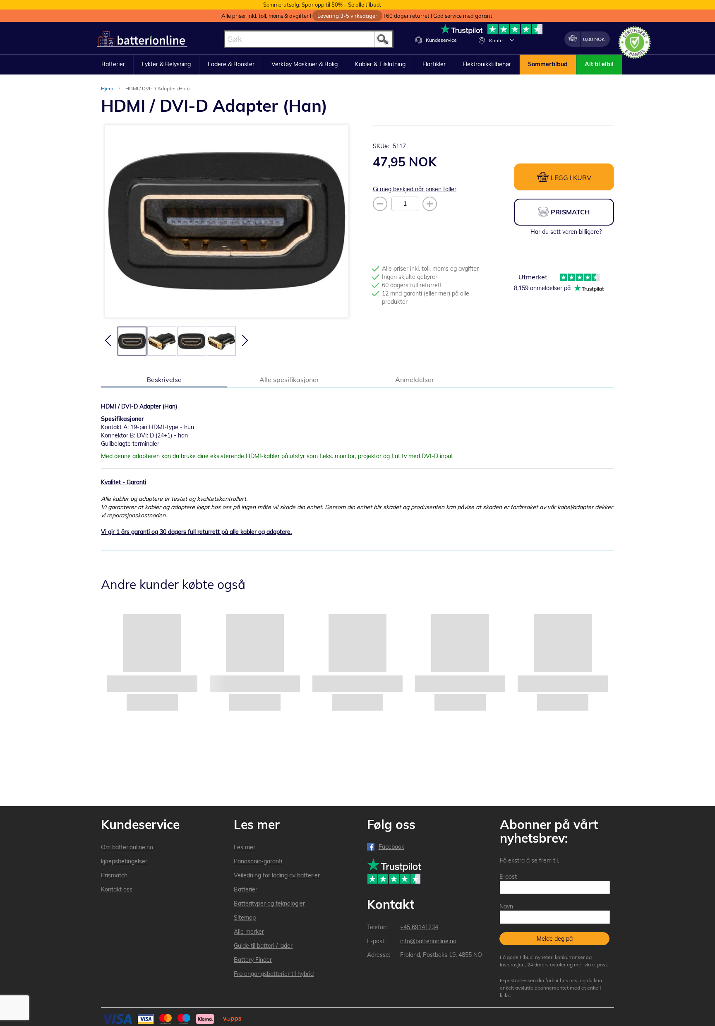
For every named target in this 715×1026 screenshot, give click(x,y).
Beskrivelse (164, 379)
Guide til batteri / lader (263, 945)
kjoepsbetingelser (124, 861)
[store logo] (142, 39)
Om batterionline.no (127, 847)
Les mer (244, 847)
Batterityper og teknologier (269, 903)
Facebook (391, 847)
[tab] (164, 379)
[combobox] (308, 39)
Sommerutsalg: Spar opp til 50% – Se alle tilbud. (322, 4)
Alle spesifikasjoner (289, 379)
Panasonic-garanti (258, 861)
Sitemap (245, 917)
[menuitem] (113, 64)
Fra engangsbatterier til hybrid (274, 974)
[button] (512, 39)
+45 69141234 (419, 927)
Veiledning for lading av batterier (277, 875)
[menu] (357, 64)
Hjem (108, 88)
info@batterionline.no (428, 941)
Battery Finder (253, 960)
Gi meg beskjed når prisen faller (414, 189)
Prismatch (114, 875)
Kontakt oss (116, 889)
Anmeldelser (414, 379)
